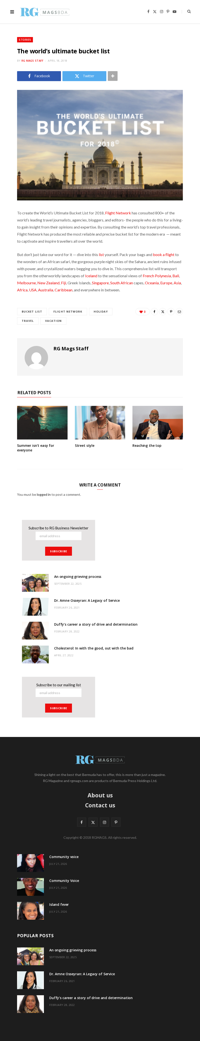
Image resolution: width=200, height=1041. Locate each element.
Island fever (59, 904)
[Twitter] (162, 311)
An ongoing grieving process (77, 576)
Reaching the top (146, 445)
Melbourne (26, 282)
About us (100, 795)
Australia (45, 289)
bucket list (32, 311)
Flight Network (118, 212)
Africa (22, 289)
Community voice (64, 856)
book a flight (163, 254)
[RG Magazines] (44, 11)
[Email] (179, 311)
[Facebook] (154, 311)
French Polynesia (157, 275)
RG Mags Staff (32, 60)
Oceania (152, 282)
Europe (166, 282)
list (101, 254)
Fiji (63, 282)
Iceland (91, 275)
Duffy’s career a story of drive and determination (96, 624)
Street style (84, 445)
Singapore (100, 282)
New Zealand (48, 282)
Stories (25, 39)
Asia (177, 282)
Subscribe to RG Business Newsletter (59, 528)
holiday (101, 311)
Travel (28, 321)
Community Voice (64, 880)
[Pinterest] (171, 311)
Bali (175, 275)
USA (33, 289)
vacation (53, 321)
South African (121, 282)
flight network (67, 311)
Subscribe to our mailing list (58, 685)
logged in (44, 494)
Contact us (100, 805)
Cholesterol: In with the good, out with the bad (93, 648)
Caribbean (63, 289)
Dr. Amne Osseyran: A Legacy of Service (87, 600)
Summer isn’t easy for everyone (35, 447)
